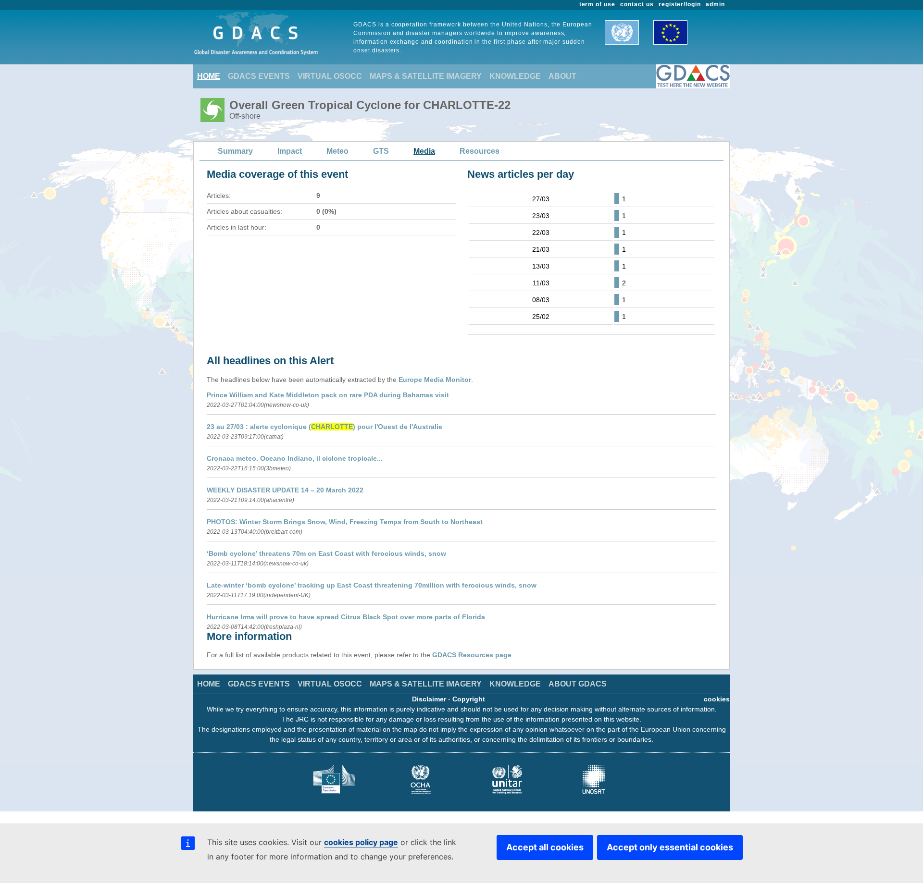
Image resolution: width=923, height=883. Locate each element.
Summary (235, 151)
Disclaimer (429, 699)
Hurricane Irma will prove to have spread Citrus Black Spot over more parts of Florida (346, 617)
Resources (479, 151)
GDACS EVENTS (259, 76)
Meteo (337, 151)
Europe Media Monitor (435, 379)
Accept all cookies (545, 847)
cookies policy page (361, 842)
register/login (680, 4)
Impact (289, 151)
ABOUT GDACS (578, 684)
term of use (597, 4)
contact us (637, 4)
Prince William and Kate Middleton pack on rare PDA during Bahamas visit (328, 395)
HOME (208, 76)
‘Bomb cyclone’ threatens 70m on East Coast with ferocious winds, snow (326, 553)
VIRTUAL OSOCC (330, 76)
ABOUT (562, 76)
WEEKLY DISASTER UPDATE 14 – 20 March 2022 (285, 490)
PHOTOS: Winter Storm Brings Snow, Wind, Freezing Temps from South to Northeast (345, 522)
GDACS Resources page (471, 655)
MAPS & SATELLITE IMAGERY (426, 76)
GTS (381, 151)
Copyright (468, 699)
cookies (717, 699)
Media (424, 151)
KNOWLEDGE (515, 76)
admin (715, 4)
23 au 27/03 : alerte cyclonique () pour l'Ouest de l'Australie (324, 426)
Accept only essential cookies (670, 847)
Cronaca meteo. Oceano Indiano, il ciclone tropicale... (295, 458)
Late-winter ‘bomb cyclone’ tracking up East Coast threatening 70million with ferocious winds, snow (371, 585)
